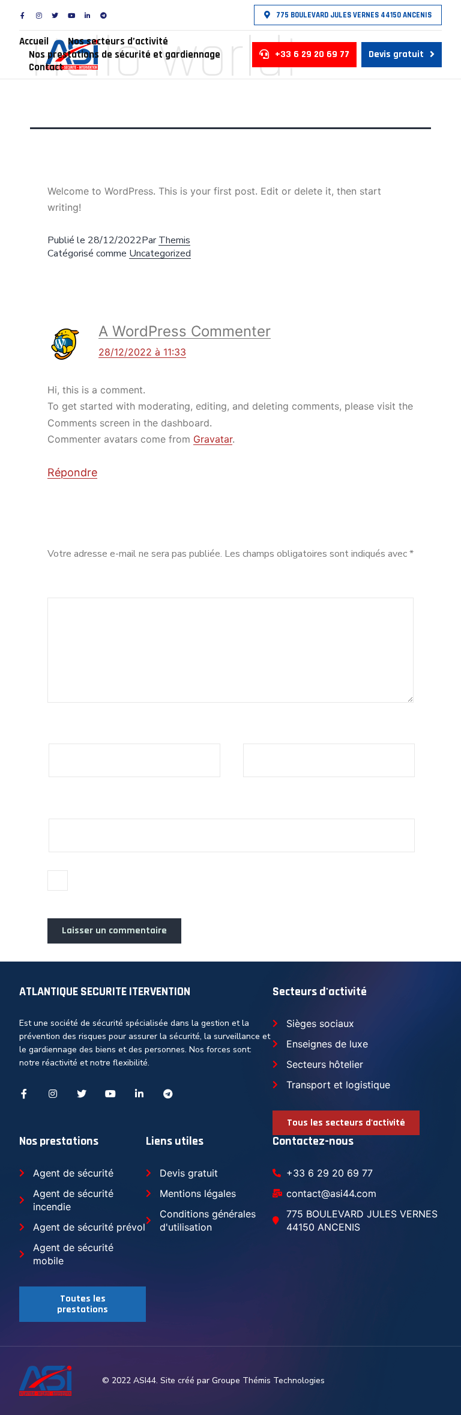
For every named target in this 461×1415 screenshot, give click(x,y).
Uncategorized (160, 253)
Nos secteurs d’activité (118, 41)
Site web (69, 803)
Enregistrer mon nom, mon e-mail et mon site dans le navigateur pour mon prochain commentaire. (229, 885)
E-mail (262, 729)
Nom (63, 729)
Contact (46, 67)
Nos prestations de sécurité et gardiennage (124, 55)
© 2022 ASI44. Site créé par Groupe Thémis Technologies (213, 1380)
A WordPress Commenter (184, 331)
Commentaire (84, 582)
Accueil (34, 41)
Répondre (72, 472)
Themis (174, 240)
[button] (348, 15)
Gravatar (212, 439)
